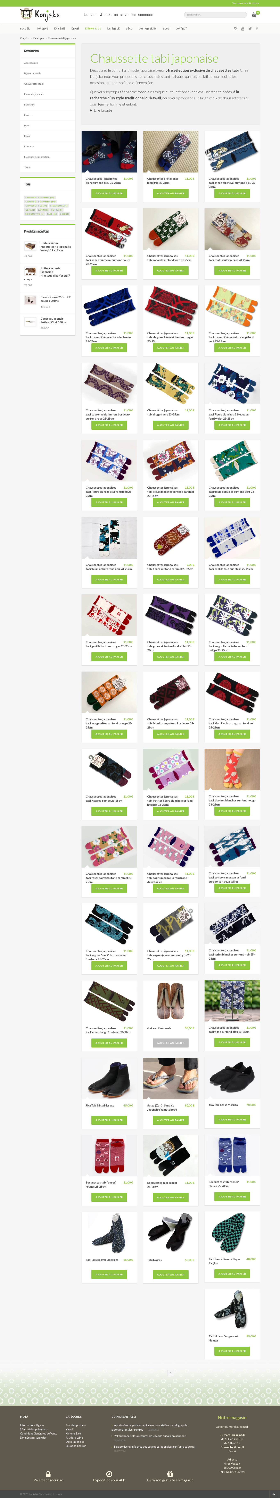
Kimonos (29, 146)
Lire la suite (103, 110)
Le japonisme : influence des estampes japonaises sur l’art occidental (154, 1446)
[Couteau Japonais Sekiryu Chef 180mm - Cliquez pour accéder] (30, 322)
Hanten (28, 115)
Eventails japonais (34, 94)
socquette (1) (34, 214)
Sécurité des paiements (34, 1429)
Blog (166, 28)
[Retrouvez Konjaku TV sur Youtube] (243, 28)
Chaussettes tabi (33, 83)
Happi (27, 135)
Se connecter (239, 3)
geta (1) (30, 210)
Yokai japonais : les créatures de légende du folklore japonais (150, 1436)
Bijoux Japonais (32, 73)
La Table (113, 28)
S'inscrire (253, 3)
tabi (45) (52, 214)
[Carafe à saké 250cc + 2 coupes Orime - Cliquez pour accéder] (30, 300)
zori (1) (64, 214)
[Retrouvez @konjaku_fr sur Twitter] (250, 28)
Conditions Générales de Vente (38, 1433)
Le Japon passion (76, 1445)
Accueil (25, 28)
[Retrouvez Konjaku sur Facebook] (257, 28)
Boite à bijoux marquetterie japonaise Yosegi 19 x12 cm (56, 246)
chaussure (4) (58, 205)
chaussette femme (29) (40, 197)
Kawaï (75, 28)
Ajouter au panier (109, 193)
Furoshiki (29, 104)
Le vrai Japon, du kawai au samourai (119, 14)
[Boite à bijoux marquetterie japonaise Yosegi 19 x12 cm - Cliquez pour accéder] (30, 246)
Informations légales (32, 1425)
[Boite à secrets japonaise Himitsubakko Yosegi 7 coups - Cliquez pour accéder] (30, 271)
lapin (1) (43, 210)
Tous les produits (76, 1425)
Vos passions (148, 28)
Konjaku (42, 28)
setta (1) (57, 210)
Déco (129, 28)
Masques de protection (37, 156)
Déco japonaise (75, 1441)
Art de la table (74, 1437)
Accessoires (31, 62)
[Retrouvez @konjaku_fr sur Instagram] (235, 28)
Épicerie (59, 28)
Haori (27, 125)
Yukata (27, 167)
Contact (181, 28)
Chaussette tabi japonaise (154, 58)
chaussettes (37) (36, 205)
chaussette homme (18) (40, 201)
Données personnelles (33, 1437)
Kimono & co (93, 28)
